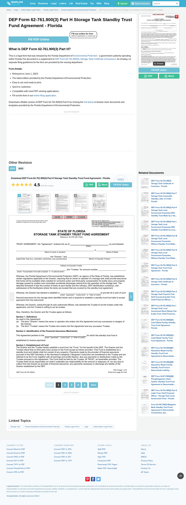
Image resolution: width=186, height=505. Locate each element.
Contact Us (145, 468)
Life (71, 3)
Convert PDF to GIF (62, 457)
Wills (99, 3)
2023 (20, 168)
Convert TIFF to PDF (16, 464)
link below (89, 102)
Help (143, 453)
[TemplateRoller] (15, 3)
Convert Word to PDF (16, 449)
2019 (12, 168)
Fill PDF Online (38, 39)
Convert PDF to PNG (63, 453)
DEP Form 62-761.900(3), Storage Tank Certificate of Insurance (85, 59)
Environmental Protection (85, 56)
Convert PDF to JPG (62, 449)
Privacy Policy (147, 461)
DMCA (144, 457)
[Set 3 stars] (22, 185)
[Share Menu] (180, 476)
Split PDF (102, 449)
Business (43, 3)
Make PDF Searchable (107, 468)
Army (33, 3)
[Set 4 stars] (26, 185)
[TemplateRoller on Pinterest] (87, 479)
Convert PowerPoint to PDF (18, 468)
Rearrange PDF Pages (107, 464)
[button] (131, 296)
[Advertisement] (71, 133)
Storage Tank (15, 427)
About (143, 449)
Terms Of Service (148, 464)
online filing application (45, 95)
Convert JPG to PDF (15, 472)
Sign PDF (102, 457)
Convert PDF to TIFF (63, 461)
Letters (62, 3)
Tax (92, 3)
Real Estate (81, 3)
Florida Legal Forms (72, 427)
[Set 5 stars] (30, 185)
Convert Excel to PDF (16, 453)
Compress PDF (104, 461)
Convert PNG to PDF (16, 457)
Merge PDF (103, 453)
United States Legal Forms (103, 427)
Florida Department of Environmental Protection (42, 427)
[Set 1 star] (13, 185)
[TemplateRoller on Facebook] (93, 479)
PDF (91, 185)
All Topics (145, 472)
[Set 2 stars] (17, 185)
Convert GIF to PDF (15, 461)
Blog (106, 3)
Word (104, 185)
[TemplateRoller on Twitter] (98, 479)
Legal (54, 3)
